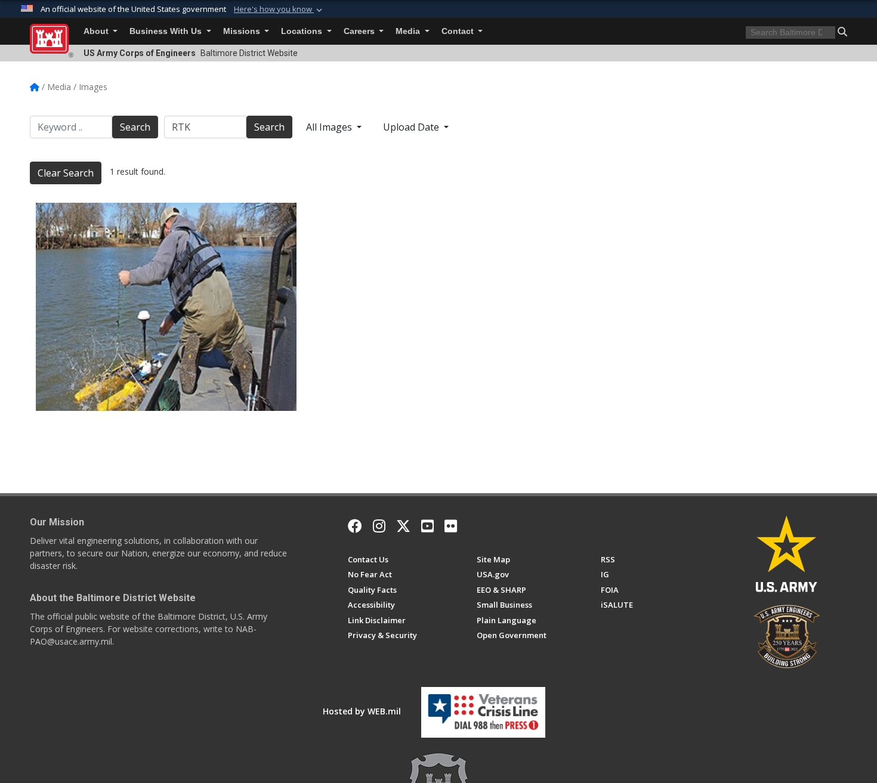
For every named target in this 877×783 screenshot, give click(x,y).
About (97, 31)
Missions (243, 31)
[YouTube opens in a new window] (427, 526)
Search (135, 127)
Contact (458, 31)
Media (409, 31)
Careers (360, 31)
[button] (279, 10)
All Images (330, 127)
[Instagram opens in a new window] (379, 526)
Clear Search (66, 172)
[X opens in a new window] (403, 526)
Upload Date (412, 127)
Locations (303, 31)
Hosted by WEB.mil (362, 711)
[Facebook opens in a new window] (355, 526)
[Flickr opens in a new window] (450, 526)
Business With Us (166, 31)
